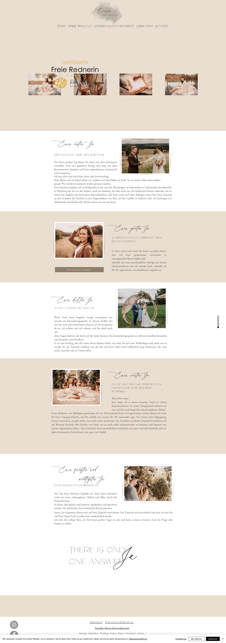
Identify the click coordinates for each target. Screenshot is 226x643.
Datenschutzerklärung (138, 639)
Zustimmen (212, 639)
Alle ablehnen (196, 639)
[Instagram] (14, 625)
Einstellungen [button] (181, 639)
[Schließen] (222, 639)
